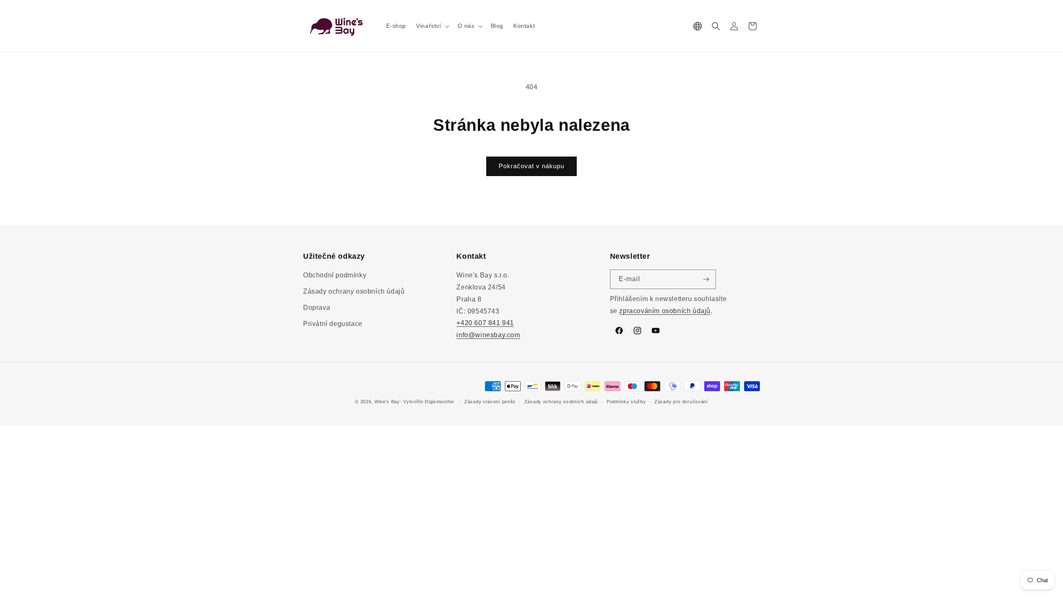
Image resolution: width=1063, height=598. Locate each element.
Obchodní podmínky (334, 275)
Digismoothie (439, 401)
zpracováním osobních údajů (664, 310)
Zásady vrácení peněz (490, 401)
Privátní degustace (332, 323)
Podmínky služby (626, 401)
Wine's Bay (387, 401)
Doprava (316, 307)
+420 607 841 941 (485, 322)
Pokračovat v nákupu (531, 165)
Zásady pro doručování (681, 401)
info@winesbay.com (488, 334)
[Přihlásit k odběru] (706, 279)
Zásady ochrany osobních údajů (353, 291)
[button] (431, 25)
